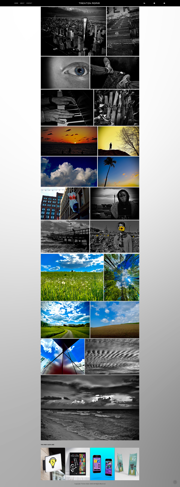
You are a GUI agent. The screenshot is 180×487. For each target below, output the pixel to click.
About (22, 3)
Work (16, 3)
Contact (29, 3)
